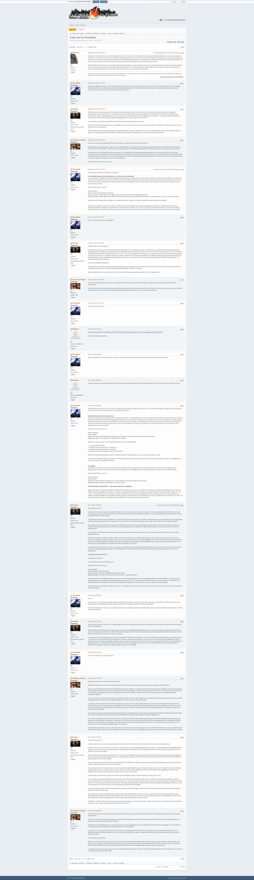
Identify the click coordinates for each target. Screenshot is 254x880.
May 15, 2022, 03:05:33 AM (94, 354)
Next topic (180, 42)
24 (93, 47)
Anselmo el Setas (79, 140)
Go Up (71, 859)
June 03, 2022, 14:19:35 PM (94, 737)
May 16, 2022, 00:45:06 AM (94, 405)
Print (182, 47)
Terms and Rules (176, 878)
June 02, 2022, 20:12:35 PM (94, 678)
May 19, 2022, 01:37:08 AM (94, 652)
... (84, 47)
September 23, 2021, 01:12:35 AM (96, 83)
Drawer (75, 109)
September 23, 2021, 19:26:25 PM (96, 109)
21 (86, 47)
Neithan (75, 329)
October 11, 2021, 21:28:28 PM (95, 279)
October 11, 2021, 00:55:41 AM (95, 217)
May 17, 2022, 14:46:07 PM (94, 505)
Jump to (159, 867)
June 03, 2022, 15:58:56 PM (94, 810)
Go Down (72, 47)
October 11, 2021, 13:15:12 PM (95, 243)
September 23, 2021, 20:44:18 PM (96, 140)
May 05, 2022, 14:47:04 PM (94, 329)
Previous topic (171, 42)
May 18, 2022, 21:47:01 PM (94, 621)
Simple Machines (81, 878)
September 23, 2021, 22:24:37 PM (96, 169)
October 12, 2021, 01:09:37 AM (95, 303)
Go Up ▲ (184, 878)
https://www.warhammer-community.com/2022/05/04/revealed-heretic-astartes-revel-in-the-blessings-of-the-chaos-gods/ (125, 332)
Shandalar (76, 83)
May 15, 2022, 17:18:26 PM (94, 380)
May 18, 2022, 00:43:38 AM (94, 595)
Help (170, 878)
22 (88, 47)
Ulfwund (75, 53)
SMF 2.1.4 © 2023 (71, 878)
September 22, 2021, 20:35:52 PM (96, 52)
